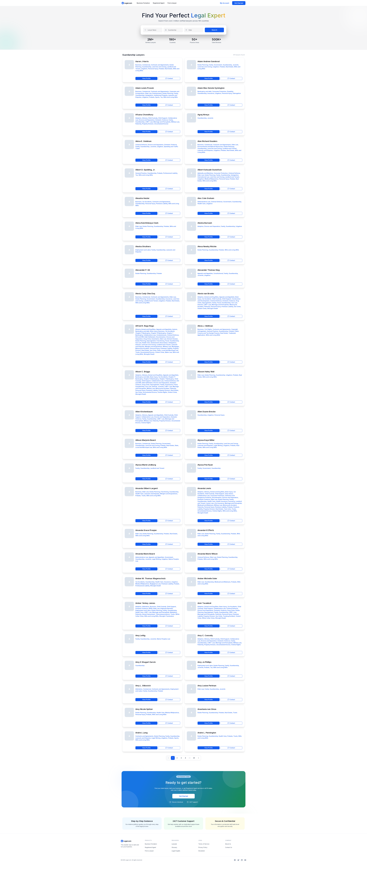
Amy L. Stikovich (143, 685)
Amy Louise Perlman (207, 685)
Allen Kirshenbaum (144, 411)
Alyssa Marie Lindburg (145, 465)
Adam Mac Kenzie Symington (211, 88)
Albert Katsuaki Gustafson (210, 170)
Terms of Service (203, 844)
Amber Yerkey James (145, 603)
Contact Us (228, 847)
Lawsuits (174, 844)
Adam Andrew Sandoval (209, 61)
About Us (228, 844)
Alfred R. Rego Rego (144, 326)
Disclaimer (201, 851)
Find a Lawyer (149, 851)
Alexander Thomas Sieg (209, 270)
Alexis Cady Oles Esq (145, 293)
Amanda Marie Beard (145, 554)
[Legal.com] (127, 3)
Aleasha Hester (142, 198)
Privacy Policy (202, 847)
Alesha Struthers (143, 246)
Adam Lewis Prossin (144, 88)
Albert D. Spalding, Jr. (145, 170)
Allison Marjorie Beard (145, 440)
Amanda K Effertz (206, 530)
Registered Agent (158, 3)
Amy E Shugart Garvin (145, 662)
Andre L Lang (141, 733)
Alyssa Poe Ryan (205, 465)
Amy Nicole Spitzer (144, 709)
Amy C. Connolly (205, 635)
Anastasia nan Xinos (207, 709)
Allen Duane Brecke (207, 411)
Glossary (174, 847)
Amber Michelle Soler (207, 578)
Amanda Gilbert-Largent (146, 488)
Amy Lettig (140, 635)
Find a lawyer (172, 3)
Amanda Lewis (204, 488)
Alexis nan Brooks (206, 293)
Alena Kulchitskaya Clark (146, 223)
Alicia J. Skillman (205, 326)
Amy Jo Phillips (204, 662)
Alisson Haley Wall (206, 371)
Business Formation (143, 3)
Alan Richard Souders (207, 141)
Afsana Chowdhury (144, 114)
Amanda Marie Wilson (208, 554)
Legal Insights (176, 851)
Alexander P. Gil (142, 270)
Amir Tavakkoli (204, 603)
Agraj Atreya (203, 114)
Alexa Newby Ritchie (207, 246)
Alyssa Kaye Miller (206, 440)
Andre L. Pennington (207, 733)
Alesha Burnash (205, 223)
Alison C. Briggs (142, 371)
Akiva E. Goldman (143, 141)
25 (194, 758)
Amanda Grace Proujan (146, 530)
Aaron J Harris (142, 61)
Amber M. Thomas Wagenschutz (150, 578)
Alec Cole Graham (206, 198)
